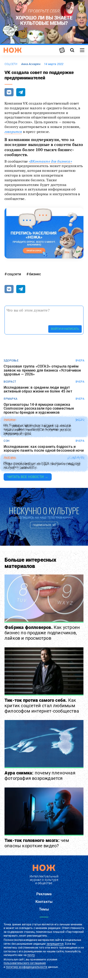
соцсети (11, 64)
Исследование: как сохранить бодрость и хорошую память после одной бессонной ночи (44, 449)
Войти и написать (65, 328)
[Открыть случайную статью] (62, 50)
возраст (10, 381)
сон (7, 440)
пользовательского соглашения (25, 963)
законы (10, 420)
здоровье (11, 360)
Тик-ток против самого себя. (42, 706)
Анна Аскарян (30, 64)
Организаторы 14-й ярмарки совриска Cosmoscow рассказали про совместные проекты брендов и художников (39, 409)
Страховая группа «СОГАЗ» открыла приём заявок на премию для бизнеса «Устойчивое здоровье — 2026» (42, 370)
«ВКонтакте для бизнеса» (50, 161)
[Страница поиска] (72, 50)
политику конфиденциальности (26, 967)
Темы (44, 909)
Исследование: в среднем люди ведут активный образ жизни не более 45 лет (38, 389)
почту (31, 955)
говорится (13, 131)
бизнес (35, 274)
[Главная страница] (13, 50)
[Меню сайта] (82, 50)
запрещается (55, 943)
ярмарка (11, 398)
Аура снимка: (40, 775)
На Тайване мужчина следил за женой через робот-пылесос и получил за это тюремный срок (37, 429)
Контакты (44, 901)
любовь (10, 458)
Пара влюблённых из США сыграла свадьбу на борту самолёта (42, 466)
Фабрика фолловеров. (42, 633)
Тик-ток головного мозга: (37, 843)
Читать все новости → (27, 477)
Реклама (44, 894)
